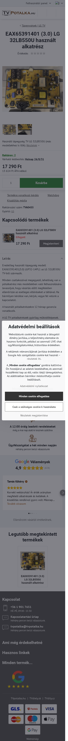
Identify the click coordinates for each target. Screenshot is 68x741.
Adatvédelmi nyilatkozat (34, 386)
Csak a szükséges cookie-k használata (34, 407)
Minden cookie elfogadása (34, 396)
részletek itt (34, 358)
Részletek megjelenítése (34, 415)
